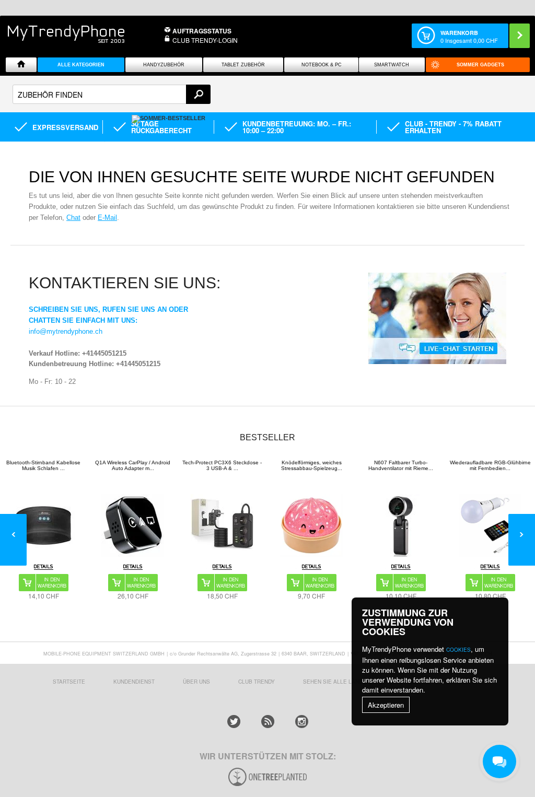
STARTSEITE (69, 681)
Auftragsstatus (201, 31)
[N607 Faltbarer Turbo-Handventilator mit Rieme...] (400, 525)
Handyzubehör (163, 64)
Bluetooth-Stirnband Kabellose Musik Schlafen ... (43, 465)
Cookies (458, 649)
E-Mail (107, 217)
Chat (73, 217)
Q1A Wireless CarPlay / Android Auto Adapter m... (132, 465)
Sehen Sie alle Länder (336, 681)
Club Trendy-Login (205, 40)
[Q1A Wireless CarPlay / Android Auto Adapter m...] (132, 525)
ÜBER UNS (196, 681)
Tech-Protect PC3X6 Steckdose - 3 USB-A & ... (222, 465)
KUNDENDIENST (134, 681)
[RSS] (267, 721)
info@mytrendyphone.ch (65, 331)
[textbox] (112, 94)
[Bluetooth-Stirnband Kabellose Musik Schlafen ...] (43, 525)
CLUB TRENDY (256, 681)
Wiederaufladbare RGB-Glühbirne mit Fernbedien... (490, 465)
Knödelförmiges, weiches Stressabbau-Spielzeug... (311, 465)
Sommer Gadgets (480, 64)
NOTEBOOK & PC (321, 64)
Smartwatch (391, 64)
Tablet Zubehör (243, 64)
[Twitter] (233, 721)
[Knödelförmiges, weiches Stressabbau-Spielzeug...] (311, 525)
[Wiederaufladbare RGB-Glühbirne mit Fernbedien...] (490, 525)
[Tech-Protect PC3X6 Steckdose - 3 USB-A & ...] (222, 525)
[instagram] (301, 721)
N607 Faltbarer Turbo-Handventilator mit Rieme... (400, 465)
